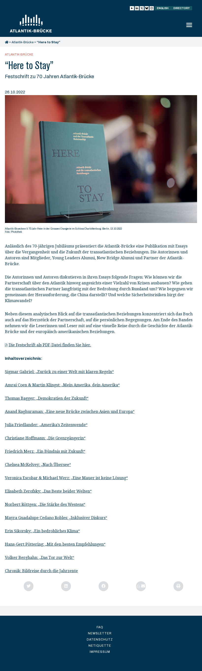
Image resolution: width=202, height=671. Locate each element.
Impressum (100, 652)
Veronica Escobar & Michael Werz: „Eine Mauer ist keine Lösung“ (66, 478)
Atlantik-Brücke (23, 42)
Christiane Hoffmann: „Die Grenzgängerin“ (45, 438)
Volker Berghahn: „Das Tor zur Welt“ (39, 557)
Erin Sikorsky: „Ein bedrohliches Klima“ (42, 531)
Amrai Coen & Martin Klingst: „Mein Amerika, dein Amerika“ (62, 385)
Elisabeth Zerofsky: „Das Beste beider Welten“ (48, 491)
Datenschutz (100, 639)
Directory (181, 8)
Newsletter (100, 633)
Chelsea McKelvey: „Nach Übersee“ (38, 464)
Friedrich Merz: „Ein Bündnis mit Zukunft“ (45, 451)
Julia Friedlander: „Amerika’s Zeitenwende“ (46, 425)
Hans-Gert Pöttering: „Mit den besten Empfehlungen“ (55, 544)
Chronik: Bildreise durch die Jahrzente (41, 571)
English (162, 8)
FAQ (100, 627)
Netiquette (99, 645)
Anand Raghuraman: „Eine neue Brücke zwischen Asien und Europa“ (70, 411)
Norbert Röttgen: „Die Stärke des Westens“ (45, 504)
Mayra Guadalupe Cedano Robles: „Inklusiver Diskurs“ (56, 517)
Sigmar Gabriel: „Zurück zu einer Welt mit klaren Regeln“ (59, 371)
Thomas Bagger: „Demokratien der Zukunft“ (46, 398)
